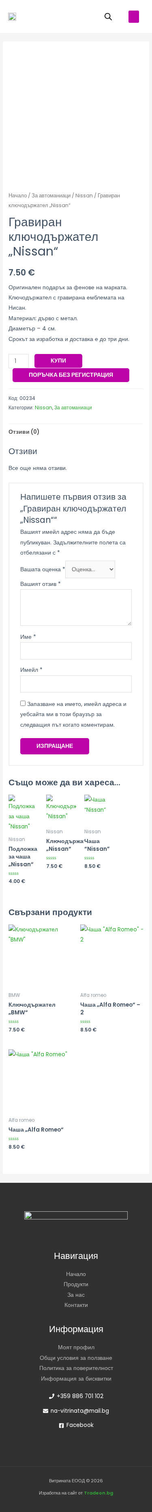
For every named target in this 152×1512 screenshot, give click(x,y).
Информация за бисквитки (76, 1379)
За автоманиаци (51, 195)
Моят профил (76, 1347)
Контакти (76, 1305)
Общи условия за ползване (76, 1358)
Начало (18, 195)
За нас (76, 1295)
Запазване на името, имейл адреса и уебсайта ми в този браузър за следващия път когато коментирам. (73, 714)
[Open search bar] (108, 16)
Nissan (84, 195)
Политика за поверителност (76, 1368)
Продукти (76, 1284)
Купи (58, 361)
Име (28, 637)
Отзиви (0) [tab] (24, 432)
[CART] (85, 16)
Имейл (31, 670)
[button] (133, 17)
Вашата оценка (42, 569)
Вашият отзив (40, 584)
